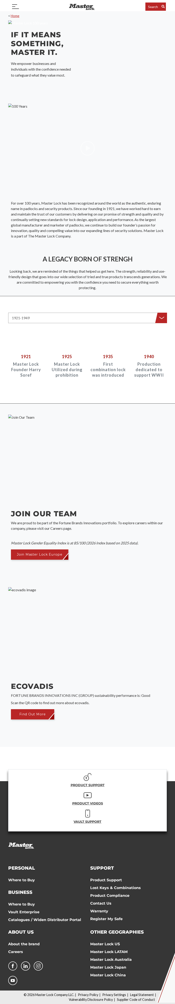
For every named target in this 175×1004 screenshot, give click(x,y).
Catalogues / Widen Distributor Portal (44, 920)
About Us (21, 932)
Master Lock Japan (108, 967)
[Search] (163, 6)
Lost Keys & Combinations (115, 888)
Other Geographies (117, 932)
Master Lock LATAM (109, 952)
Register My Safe (106, 919)
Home (15, 16)
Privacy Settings (114, 995)
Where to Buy (21, 880)
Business (20, 892)
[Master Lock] (82, 6)
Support (102, 868)
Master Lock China (108, 975)
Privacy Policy (88, 995)
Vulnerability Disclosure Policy (91, 999)
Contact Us (100, 903)
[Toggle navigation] (15, 6)
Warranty (99, 911)
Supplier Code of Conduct (136, 999)
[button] (87, 318)
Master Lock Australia (111, 959)
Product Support (106, 880)
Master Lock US (105, 944)
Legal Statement (142, 995)
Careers (15, 952)
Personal (21, 868)
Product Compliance (109, 895)
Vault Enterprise (23, 912)
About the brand (24, 944)
